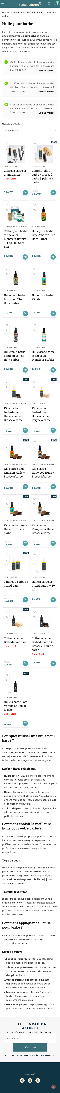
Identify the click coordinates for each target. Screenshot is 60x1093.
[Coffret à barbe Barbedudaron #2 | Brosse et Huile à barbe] (44, 621)
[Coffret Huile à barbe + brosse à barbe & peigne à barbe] (44, 154)
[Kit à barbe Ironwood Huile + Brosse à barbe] (44, 452)
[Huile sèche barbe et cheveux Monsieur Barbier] (44, 335)
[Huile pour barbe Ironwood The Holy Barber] (16, 278)
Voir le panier (46, 70)
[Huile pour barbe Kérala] (44, 278)
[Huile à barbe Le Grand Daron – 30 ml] (44, 565)
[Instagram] (30, 1080)
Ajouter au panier (53, 192)
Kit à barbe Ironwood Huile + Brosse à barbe (43, 472)
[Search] (49, 4)
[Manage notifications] (53, 1087)
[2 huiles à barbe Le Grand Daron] (16, 565)
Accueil (5, 12)
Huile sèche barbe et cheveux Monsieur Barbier (43, 355)
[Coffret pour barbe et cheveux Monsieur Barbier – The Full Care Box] (16, 214)
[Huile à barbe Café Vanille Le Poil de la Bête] (16, 685)
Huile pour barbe (38, 166)
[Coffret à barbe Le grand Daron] (16, 154)
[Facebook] (22, 1080)
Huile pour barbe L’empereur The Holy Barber (14, 355)
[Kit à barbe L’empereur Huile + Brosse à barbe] (44, 508)
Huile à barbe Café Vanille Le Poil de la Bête (15, 705)
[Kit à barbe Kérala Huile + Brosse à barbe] (16, 508)
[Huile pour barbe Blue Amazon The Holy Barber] (44, 214)
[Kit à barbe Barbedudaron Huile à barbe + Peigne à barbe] (44, 391)
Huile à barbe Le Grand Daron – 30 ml (43, 585)
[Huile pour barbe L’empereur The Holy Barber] (16, 335)
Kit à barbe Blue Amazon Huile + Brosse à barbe (14, 472)
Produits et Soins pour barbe (28, 12)
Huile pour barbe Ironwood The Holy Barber (14, 299)
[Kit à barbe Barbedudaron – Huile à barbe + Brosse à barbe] (16, 391)
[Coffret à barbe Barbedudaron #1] (16, 621)
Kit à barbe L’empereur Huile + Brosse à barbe (44, 529)
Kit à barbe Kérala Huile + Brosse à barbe (15, 529)
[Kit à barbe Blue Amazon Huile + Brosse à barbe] (16, 452)
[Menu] (3, 4)
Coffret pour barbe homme (15, 226)
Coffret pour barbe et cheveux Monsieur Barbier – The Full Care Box (15, 238)
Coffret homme (10, 166)
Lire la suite (25, 192)
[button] (30, 1088)
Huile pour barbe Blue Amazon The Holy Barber (43, 235)
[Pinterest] (37, 1080)
